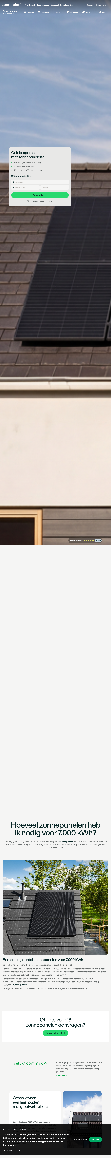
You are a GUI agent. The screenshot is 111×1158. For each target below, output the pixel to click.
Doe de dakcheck (54, 1033)
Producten (45, 12)
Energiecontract (67, 5)
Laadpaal (55, 5)
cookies (42, 1134)
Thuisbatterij (30, 5)
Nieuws (98, 5)
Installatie (59, 12)
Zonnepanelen (43, 5)
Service (105, 5)
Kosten (104, 12)
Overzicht (30, 12)
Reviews (90, 5)
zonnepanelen (45, 965)
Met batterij (74, 12)
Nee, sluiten (81, 1139)
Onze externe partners (14, 1150)
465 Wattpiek (27, 969)
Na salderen (90, 12)
